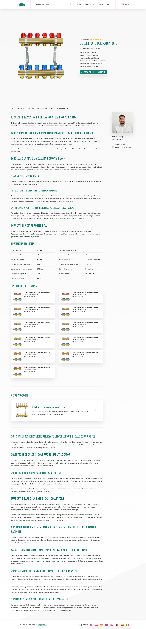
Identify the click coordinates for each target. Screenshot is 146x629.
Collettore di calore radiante (37, 108)
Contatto (101, 4)
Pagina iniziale (42, 625)
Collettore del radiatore (59, 108)
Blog (108, 4)
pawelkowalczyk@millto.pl (123, 147)
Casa (71, 4)
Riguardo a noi (89, 4)
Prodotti (79, 4)
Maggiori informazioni (94, 72)
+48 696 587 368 (119, 144)
